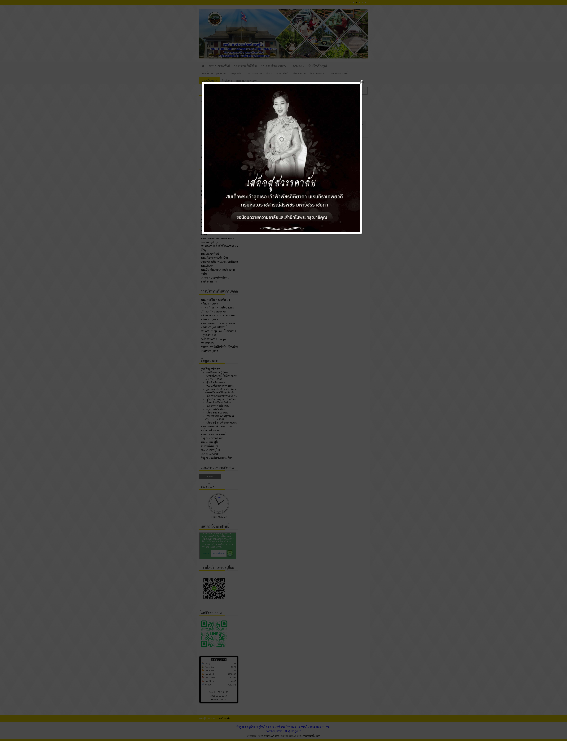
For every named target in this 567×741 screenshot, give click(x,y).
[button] (362, 82)
